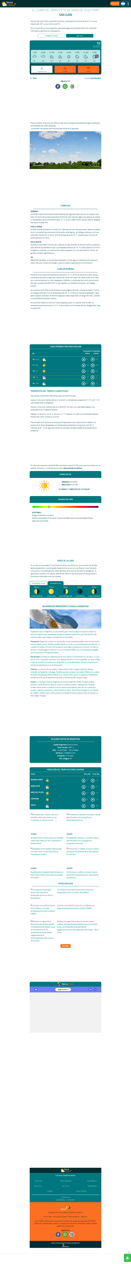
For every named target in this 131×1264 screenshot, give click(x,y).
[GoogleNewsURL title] (72, 86)
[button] (13, 79)
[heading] (65, 946)
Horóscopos (92, 1186)
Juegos (49, 1191)
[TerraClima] (123, 4)
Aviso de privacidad (60, 1216)
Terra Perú (38, 1186)
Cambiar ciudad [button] (51, 36)
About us (84, 1216)
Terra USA (65, 1186)
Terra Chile (38, 1180)
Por (33, 78)
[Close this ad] (129, 1252)
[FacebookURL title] (57, 86)
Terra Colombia (65, 1180)
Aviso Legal (48, 1216)
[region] (65, 105)
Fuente (93, 78)
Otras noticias (81, 1191)
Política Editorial (73, 1216)
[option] (41, 69)
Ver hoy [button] (79, 36)
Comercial (60, 1200)
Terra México (92, 1180)
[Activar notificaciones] (118, 1258)
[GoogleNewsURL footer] (71, 1234)
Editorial (71, 1200)
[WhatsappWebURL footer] (65, 1234)
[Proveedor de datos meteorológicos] (65, 1245)
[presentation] (97, 56)
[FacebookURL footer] (58, 1234)
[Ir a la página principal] (9, 3)
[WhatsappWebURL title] (65, 86)
